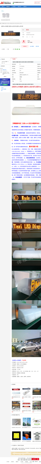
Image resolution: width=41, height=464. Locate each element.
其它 (6, 23)
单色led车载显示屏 (15, 449)
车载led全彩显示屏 (22, 449)
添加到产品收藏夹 (3, 89)
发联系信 (24, 46)
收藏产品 (3, 49)
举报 (8, 49)
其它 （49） (3, 63)
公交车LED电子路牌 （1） (5, 61)
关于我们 (8, 461)
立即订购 (37, 46)
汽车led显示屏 (32, 448)
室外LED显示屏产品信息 (21, 458)
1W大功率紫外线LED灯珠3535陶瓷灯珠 (17, 441)
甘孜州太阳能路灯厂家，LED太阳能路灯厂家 (28, 427)
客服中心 (17, 461)
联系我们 (12, 461)
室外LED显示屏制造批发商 (30, 458)
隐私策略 (26, 461)
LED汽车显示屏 (26, 448)
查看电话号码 (4, 69)
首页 (0, 23)
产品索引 (2, 87)
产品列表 (3, 23)
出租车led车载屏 (14, 448)
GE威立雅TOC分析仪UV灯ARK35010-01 (17, 427)
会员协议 (31, 461)
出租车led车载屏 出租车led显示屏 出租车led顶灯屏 (27, 459)
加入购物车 (32, 46)
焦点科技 (27, 462)
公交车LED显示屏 (21, 448)
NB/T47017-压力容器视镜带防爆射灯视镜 (28, 441)
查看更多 (5, 76)
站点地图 (22, 461)
